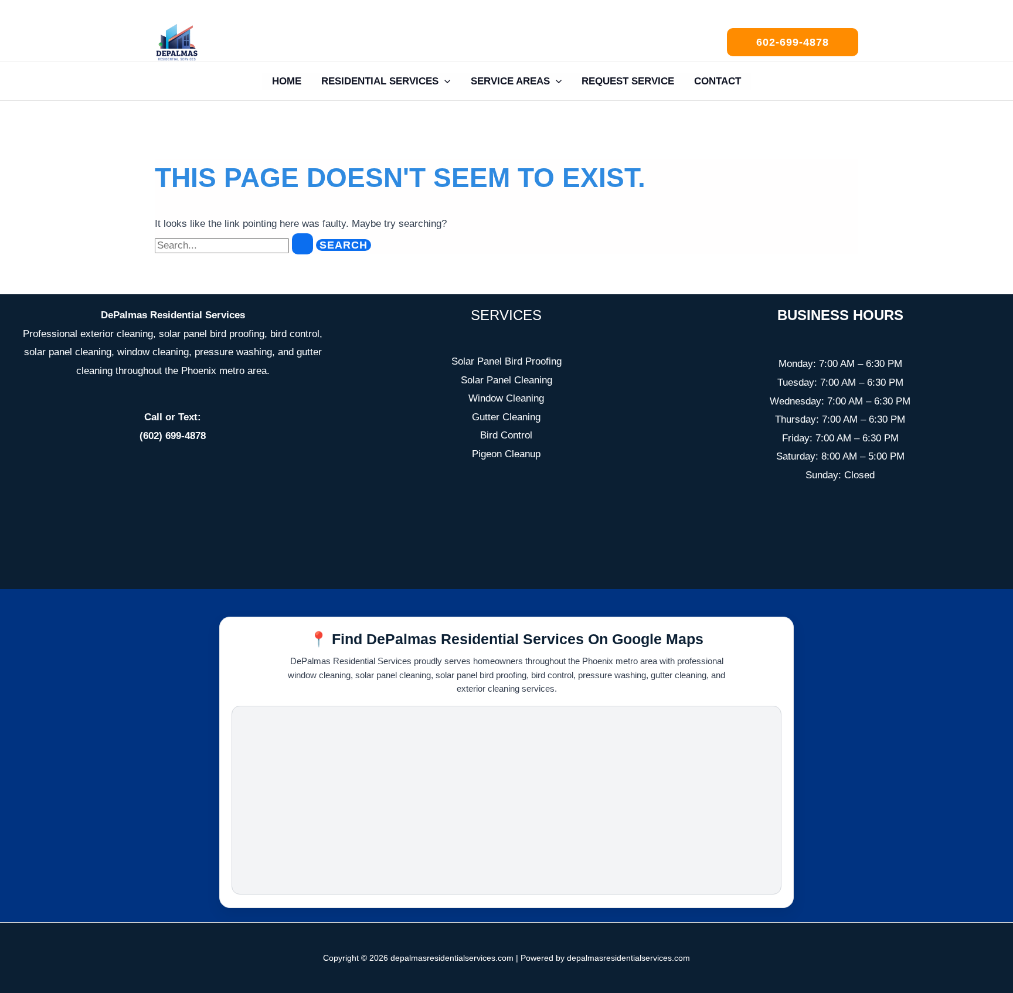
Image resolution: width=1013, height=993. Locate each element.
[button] (792, 42)
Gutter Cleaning (506, 417)
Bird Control (506, 435)
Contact (717, 81)
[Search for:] (235, 245)
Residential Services (379, 81)
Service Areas (510, 81)
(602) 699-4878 (173, 435)
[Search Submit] (302, 243)
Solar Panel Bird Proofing (506, 361)
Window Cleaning (506, 398)
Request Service (628, 81)
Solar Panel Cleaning (506, 380)
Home (286, 81)
